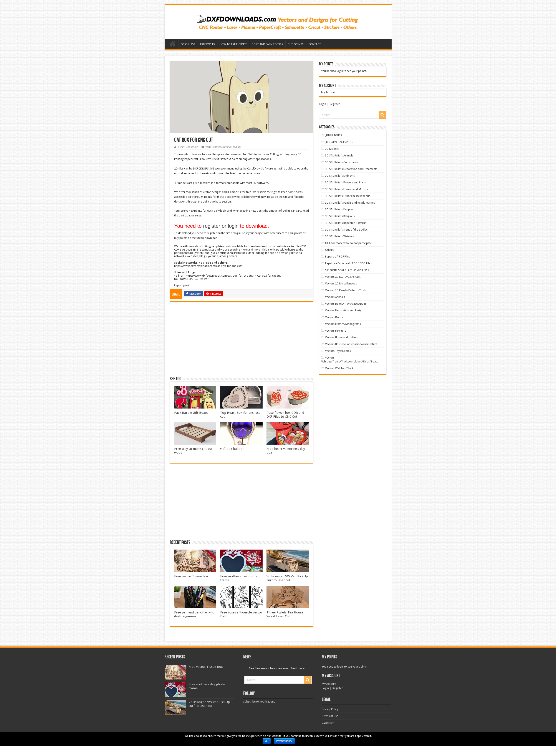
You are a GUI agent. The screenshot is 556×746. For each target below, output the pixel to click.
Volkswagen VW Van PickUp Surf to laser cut (287, 578)
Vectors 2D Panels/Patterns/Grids (345, 290)
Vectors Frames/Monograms (343, 324)
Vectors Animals (335, 297)
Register (335, 104)
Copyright (328, 722)
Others (329, 249)
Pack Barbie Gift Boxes (191, 413)
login (237, 233)
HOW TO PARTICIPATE (233, 44)
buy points (180, 237)
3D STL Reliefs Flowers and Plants (346, 182)
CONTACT (314, 44)
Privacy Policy (330, 709)
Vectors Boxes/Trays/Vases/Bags (223, 147)
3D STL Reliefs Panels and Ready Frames (350, 202)
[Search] (382, 115)
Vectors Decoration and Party (343, 310)
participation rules (190, 215)
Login (322, 104)
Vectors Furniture (335, 330)
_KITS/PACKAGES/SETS (339, 142)
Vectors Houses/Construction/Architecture (351, 344)
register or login (220, 226)
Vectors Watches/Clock (339, 368)
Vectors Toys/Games (338, 350)
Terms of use (330, 716)
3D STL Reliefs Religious (340, 216)
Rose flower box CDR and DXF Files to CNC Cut (285, 415)
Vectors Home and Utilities (341, 337)
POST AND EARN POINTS (267, 44)
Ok (266, 741)
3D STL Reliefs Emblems (340, 175)
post (245, 233)
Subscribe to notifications (259, 701)
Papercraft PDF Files (337, 256)
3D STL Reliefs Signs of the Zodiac (346, 229)
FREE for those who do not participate (348, 243)
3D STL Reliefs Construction (342, 162)
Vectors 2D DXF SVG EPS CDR (343, 276)
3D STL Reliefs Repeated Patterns (345, 222)
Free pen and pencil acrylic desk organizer (194, 614)
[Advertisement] (241, 341)
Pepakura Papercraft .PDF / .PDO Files (348, 263)
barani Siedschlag (188, 147)
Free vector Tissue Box (191, 576)
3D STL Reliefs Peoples (339, 209)
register (212, 233)
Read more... (298, 668)
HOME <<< (172, 43)
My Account (328, 92)
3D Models (332, 148)
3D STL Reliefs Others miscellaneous (347, 196)
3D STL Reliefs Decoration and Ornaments (351, 169)
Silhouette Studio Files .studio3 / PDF (347, 270)
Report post (181, 285)
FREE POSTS (207, 44)
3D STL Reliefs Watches (339, 236)
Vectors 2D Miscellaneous (341, 283)
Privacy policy (284, 741)
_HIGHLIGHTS (333, 135)
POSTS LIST (188, 44)
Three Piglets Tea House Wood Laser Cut (284, 614)
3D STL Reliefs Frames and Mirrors (346, 189)
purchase (215, 201)
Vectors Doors (334, 317)
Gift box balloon (232, 449)
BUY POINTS (296, 44)
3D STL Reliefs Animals (339, 155)
